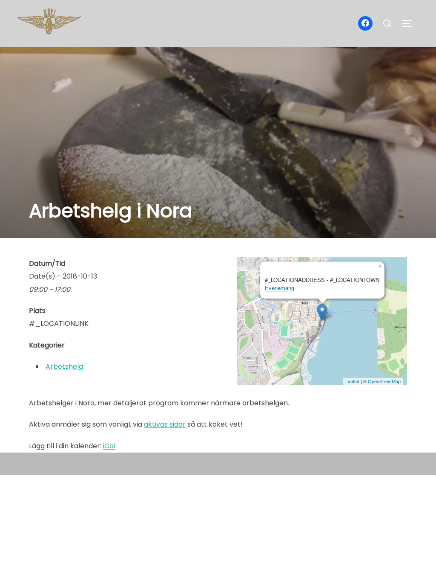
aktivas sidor (165, 424)
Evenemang (279, 288)
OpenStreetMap (384, 381)
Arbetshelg (64, 366)
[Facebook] (365, 23)
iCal (109, 446)
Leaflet (352, 381)
